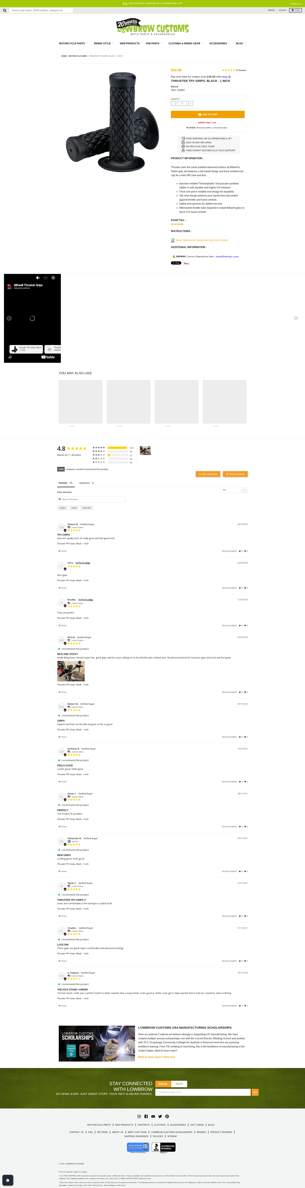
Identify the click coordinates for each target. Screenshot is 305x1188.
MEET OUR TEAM (137, 1132)
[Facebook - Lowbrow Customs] (146, 1116)
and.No (87, 507)
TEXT (179, 1083)
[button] (241, 551)
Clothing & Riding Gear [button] (185, 43)
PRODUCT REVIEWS (221, 1132)
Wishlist (271, 10)
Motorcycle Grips (77, 56)
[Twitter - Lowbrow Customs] (160, 1116)
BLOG (211, 1125)
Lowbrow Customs (74, 1164)
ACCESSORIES (178, 1125)
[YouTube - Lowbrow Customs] (153, 1116)
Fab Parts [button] (153, 43)
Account (282, 10)
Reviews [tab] (63, 482)
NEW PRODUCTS (124, 1125)
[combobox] (41, 10)
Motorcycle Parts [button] (72, 43)
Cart (297, 10)
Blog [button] (240, 43)
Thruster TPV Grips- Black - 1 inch (73, 543)
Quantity (175, 99)
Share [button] (64, 551)
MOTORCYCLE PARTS (99, 1125)
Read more (177, 224)
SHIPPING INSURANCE (136, 1136)
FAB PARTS (144, 1125)
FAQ (90, 1132)
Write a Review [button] (236, 474)
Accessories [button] (218, 43)
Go (255, 1092)
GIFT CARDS (197, 1125)
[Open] (7, 1180)
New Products (130, 43)
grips (62, 507)
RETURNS (102, 1132)
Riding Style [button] (102, 43)
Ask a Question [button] (209, 474)
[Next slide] (295, 318)
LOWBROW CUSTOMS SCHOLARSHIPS (171, 1132)
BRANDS (201, 1132)
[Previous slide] (9, 318)
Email (163, 1083)
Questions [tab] (84, 482)
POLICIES (158, 1136)
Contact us (295, 3)
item (74, 507)
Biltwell (174, 86)
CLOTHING (160, 1125)
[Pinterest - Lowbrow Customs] (167, 1116)
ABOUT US (117, 1132)
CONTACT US (76, 1132)
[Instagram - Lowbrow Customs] (139, 1116)
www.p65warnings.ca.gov (227, 256)
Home (64, 56)
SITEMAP (172, 1136)
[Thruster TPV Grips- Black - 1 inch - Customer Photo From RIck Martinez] (145, 450)
